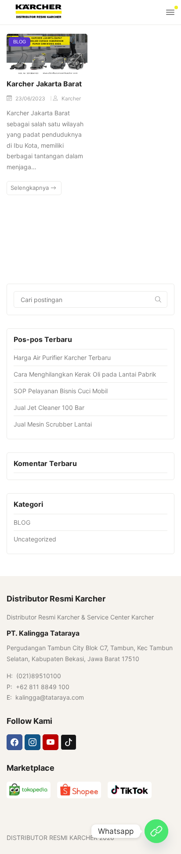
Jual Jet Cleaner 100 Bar (49, 407)
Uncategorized (35, 539)
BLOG (19, 42)
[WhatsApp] (156, 831)
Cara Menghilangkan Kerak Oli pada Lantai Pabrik (85, 374)
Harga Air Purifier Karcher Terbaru (62, 357)
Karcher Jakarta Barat (44, 83)
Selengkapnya (31, 187)
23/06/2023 (31, 98)
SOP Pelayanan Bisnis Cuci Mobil (61, 391)
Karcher (71, 98)
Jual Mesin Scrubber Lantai (53, 424)
